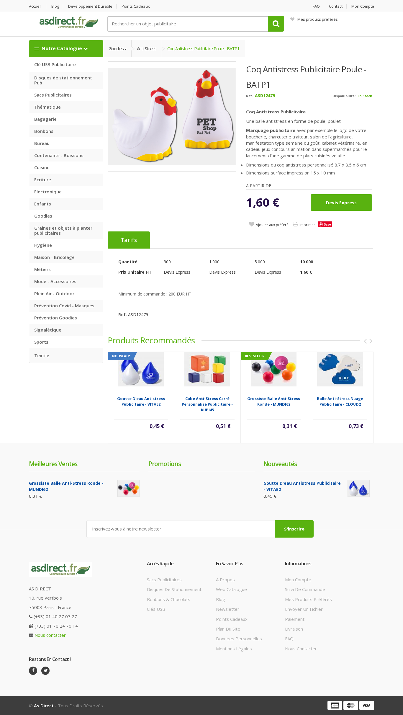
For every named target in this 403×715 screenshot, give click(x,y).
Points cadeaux (136, 6)
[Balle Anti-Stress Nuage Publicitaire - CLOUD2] (340, 368)
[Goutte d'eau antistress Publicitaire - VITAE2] (141, 368)
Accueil (35, 6)
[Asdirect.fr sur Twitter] (45, 671)
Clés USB (156, 609)
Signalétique (47, 330)
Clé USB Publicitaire (55, 64)
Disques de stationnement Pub (63, 80)
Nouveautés (280, 464)
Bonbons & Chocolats (168, 599)
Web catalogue (231, 589)
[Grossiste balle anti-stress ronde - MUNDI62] (273, 368)
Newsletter (227, 609)
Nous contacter (50, 635)
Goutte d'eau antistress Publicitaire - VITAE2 (141, 401)
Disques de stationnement (174, 589)
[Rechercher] (276, 24)
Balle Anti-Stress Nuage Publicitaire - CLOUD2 (340, 401)
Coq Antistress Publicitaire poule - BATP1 (203, 48)
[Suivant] (370, 341)
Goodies (43, 216)
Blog (55, 6)
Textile (41, 355)
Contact (336, 6)
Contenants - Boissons (58, 155)
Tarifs (129, 240)
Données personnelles (239, 638)
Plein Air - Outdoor (54, 293)
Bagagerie (45, 119)
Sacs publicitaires (164, 579)
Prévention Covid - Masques (64, 305)
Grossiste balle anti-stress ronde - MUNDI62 (273, 401)
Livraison (294, 629)
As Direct (44, 706)
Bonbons (43, 131)
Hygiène (43, 245)
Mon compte (362, 6)
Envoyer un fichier (304, 609)
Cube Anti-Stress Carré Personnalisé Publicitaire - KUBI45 (207, 404)
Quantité (127, 262)
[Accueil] (69, 22)
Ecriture (42, 179)
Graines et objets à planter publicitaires (63, 230)
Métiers (42, 269)
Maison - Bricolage (54, 257)
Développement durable (90, 6)
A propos (225, 579)
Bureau (42, 143)
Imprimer (307, 224)
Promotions (164, 464)
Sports (41, 342)
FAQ (316, 6)
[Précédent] (365, 341)
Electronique (48, 192)
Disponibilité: (344, 96)
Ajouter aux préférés (273, 224)
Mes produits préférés (317, 19)
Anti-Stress (146, 48)
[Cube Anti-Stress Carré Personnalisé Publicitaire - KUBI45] (207, 368)
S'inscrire (294, 529)
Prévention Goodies (55, 318)
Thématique (47, 107)
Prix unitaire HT (135, 272)
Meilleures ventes (53, 464)
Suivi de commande (305, 589)
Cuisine (42, 167)
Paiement (294, 619)
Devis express (341, 202)
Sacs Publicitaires (53, 95)
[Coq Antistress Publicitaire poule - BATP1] (172, 116)
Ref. (249, 96)
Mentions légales (234, 649)
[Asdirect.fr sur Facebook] (33, 671)
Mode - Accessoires (55, 281)
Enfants (42, 204)
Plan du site (228, 629)
